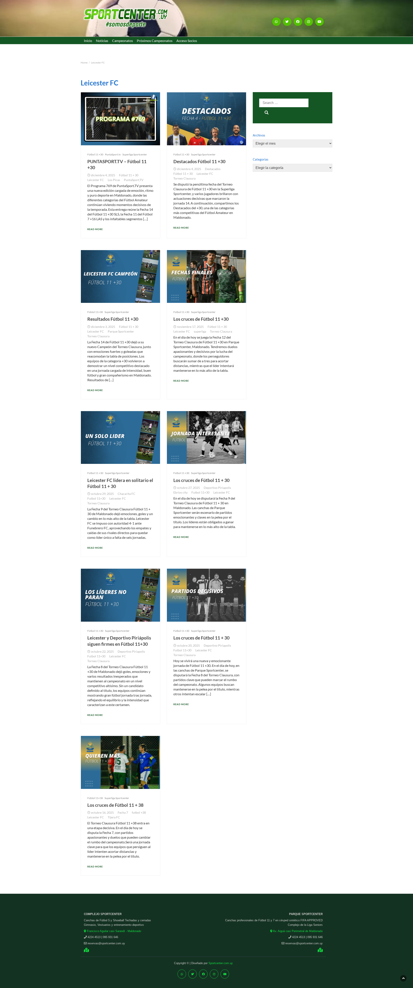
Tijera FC (114, 817)
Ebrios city (180, 492)
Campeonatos (122, 41)
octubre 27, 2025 (188, 487)
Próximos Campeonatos (155, 41)
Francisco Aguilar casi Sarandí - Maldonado (113, 931)
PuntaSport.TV (133, 180)
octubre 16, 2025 (102, 812)
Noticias (102, 41)
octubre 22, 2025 (102, 651)
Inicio (88, 41)
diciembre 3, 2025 (103, 326)
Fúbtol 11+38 (95, 312)
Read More (95, 229)
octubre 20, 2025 (188, 645)
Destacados (212, 169)
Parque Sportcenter (121, 331)
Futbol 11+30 (96, 498)
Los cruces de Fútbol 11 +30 (201, 319)
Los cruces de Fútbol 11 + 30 (201, 480)
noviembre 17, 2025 (190, 326)
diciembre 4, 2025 (103, 175)
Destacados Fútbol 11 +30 (199, 161)
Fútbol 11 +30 (95, 154)
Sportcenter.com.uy (220, 963)
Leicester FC (95, 180)
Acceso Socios (186, 41)
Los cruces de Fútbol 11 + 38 (115, 805)
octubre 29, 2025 (102, 494)
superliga (200, 331)
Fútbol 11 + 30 (128, 175)
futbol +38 (139, 812)
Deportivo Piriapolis (217, 487)
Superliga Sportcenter (134, 154)
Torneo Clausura (184, 178)
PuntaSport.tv (113, 154)
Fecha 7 (123, 812)
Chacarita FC (126, 494)
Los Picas (114, 180)
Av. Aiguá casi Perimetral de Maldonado (297, 931)
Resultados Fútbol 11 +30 (112, 319)
